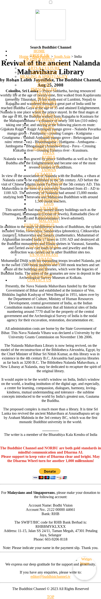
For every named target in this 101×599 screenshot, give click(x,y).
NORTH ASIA (44, 149)
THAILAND (49, 195)
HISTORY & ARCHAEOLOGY (44, 64)
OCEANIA (44, 174)
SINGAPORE (48, 212)
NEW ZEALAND (49, 183)
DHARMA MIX (44, 102)
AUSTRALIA (49, 178)
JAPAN (48, 153)
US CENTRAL (44, 242)
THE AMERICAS (39, 229)
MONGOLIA (48, 166)
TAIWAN (48, 170)
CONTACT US (39, 280)
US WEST (44, 250)
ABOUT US (39, 55)
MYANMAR (49, 191)
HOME (39, 51)
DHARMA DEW (44, 72)
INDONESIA (48, 217)
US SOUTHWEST (43, 246)
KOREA (48, 157)
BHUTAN (49, 132)
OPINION (44, 81)
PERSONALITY (44, 89)
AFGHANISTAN (48, 119)
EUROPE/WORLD (39, 225)
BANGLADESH (48, 144)
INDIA (48, 136)
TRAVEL (44, 93)
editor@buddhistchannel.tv (50, 576)
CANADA (44, 259)
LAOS (49, 204)
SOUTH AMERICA (44, 263)
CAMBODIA (48, 200)
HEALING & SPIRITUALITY (44, 76)
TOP (50, 597)
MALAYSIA (49, 221)
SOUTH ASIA (44, 115)
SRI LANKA (49, 140)
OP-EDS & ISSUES (39, 60)
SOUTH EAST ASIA (44, 187)
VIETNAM (49, 208)
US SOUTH (44, 233)
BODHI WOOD (44, 106)
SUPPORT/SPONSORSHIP (39, 274)
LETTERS (39, 267)
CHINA (49, 161)
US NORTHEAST (44, 255)
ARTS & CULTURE (44, 68)
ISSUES (44, 85)
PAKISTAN (48, 123)
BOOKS (43, 98)
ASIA (39, 110)
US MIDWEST (44, 238)
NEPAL (49, 127)
